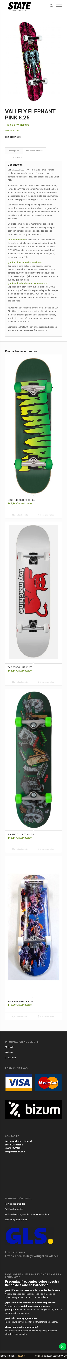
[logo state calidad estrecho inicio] (28, 6)
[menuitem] (50, 6)
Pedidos (9, 1052)
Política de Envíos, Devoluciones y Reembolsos (27, 1214)
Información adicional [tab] (34, 151)
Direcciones (10, 1057)
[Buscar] (50, 6)
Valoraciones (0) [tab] (15, 158)
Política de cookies (14, 1209)
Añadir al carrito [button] (21, 515)
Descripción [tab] (13, 151)
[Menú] (57, 6)
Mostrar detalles (46, 515)
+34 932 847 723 (12, 1148)
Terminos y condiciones (16, 1219)
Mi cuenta (9, 1047)
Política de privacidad (15, 1204)
